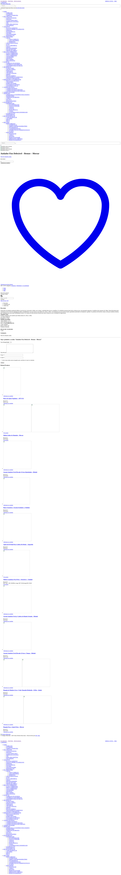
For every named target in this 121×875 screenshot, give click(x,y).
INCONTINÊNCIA (10, 31)
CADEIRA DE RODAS (8, 87)
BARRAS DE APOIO (11, 83)
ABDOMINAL (9, 72)
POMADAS (9, 30)
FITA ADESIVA (10, 25)
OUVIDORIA (9, 14)
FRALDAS (8, 19)
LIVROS (11, 111)
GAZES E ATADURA (11, 17)
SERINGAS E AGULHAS (12, 21)
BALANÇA (9, 99)
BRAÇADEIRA (10, 59)
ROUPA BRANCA (13, 109)
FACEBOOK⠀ (4, 1)
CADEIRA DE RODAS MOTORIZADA (15, 91)
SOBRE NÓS (9, 12)
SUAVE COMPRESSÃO (12, 53)
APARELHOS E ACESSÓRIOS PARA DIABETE (17, 94)
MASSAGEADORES (11, 101)
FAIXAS (8, 46)
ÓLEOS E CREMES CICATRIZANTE (15, 29)
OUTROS (11, 131)
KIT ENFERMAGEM (14, 104)
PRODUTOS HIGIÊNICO (15, 140)
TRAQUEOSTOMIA (11, 34)
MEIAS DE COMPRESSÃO (10, 51)
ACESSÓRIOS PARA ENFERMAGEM (18, 112)
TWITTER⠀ (11, 1)
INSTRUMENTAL (10, 114)
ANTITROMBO (10, 57)
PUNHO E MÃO (10, 68)
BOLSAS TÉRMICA (11, 75)
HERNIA (8, 74)
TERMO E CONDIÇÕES (12, 15)
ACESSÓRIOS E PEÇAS (12, 85)
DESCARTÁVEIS (7, 16)
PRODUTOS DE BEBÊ (14, 137)
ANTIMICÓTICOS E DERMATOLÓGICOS (19, 130)
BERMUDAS (12, 41)
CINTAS (8, 38)
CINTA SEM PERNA (14, 40)
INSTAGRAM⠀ (17, 1)
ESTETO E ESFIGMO (14, 106)
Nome (2, 355)
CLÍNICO (8, 98)
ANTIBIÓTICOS (13, 125)
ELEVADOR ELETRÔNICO (13, 84)
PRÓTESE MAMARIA (11, 48)
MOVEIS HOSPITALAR (9, 116)
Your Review (3, 352)
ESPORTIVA (9, 58)
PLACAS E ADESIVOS (11, 28)
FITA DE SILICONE (11, 49)
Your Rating (3, 342)
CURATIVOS (6, 26)
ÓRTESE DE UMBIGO (11, 50)
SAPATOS (11, 107)
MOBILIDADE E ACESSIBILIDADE (12, 79)
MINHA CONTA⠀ (109, 1)
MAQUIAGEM (12, 133)
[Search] (15, 143)
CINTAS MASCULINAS (12, 43)
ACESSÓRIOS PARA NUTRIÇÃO (14, 65)
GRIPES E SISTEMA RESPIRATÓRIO (18, 126)
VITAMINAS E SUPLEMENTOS (14, 64)
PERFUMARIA (10, 132)
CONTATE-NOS (20, 8)
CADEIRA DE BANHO (9, 92)
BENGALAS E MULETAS (12, 80)
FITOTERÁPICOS (13, 127)
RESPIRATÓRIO (10, 96)
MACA (8, 121)
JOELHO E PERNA (11, 69)
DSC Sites (37, 735)
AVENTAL (11, 108)
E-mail (2, 357)
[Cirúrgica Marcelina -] (6, 3)
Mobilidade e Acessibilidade (23, 285)
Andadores (13, 285)
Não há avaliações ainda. (6, 156)
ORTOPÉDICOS (7, 67)
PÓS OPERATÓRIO (8, 36)
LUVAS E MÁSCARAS (11, 20)
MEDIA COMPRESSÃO (12, 54)
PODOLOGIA (9, 70)
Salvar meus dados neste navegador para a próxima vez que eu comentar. (18, 360)
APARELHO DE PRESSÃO (12, 97)
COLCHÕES (9, 118)
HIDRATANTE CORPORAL (16, 138)
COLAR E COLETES (11, 73)
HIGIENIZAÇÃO (10, 35)
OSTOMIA (8, 33)
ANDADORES (9, 82)
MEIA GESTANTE (10, 60)
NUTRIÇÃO (6, 62)
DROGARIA (6, 122)
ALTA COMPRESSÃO (11, 55)
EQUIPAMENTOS (7, 102)
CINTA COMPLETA (14, 39)
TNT (7, 23)
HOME (5, 11)
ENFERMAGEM (10, 103)
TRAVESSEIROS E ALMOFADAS (14, 77)
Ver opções (5, 433)
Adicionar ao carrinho (5, 163)
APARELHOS (6, 93)
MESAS (8, 119)
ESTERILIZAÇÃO (10, 113)
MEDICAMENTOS (10, 123)
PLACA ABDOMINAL (11, 45)
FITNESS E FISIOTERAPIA (13, 78)
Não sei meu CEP (4, 300)
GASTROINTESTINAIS (15, 128)
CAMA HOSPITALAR (11, 117)
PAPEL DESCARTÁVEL (12, 24)
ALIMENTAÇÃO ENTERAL (13, 63)
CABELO (11, 135)
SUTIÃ (8, 44)
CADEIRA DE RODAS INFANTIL (14, 89)
